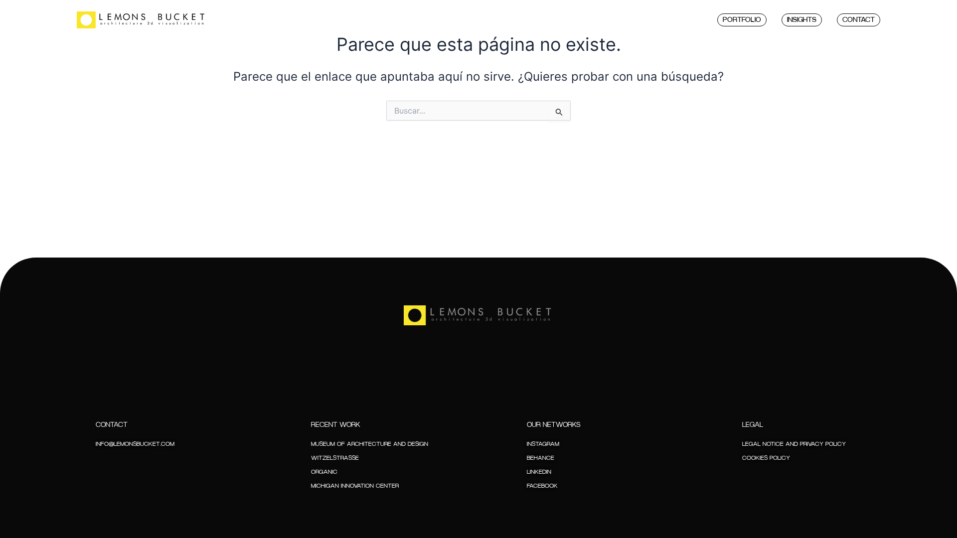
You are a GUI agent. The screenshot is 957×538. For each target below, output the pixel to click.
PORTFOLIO (742, 19)
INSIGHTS (801, 19)
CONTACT (858, 19)
